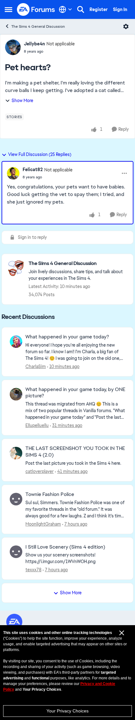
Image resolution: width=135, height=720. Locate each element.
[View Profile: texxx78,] (16, 551)
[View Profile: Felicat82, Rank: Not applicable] (13, 173)
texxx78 (33, 570)
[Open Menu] (126, 26)
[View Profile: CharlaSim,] (16, 341)
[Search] (80, 9)
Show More (22, 100)
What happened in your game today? (67, 337)
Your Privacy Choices (67, 710)
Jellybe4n (34, 44)
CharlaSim (35, 366)
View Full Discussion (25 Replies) (39, 154)
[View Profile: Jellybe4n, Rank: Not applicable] (13, 47)
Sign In (120, 9)
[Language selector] (65, 9)
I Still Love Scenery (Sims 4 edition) (65, 547)
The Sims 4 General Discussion (38, 26)
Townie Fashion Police (49, 494)
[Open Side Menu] (8, 9)
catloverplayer (39, 471)
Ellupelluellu (37, 425)
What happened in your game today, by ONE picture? (75, 392)
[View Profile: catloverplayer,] (16, 453)
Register (98, 9)
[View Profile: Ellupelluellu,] (16, 394)
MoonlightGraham (43, 524)
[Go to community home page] (36, 9)
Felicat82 (33, 169)
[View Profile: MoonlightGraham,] (16, 499)
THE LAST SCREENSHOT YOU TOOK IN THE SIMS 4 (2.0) (75, 451)
